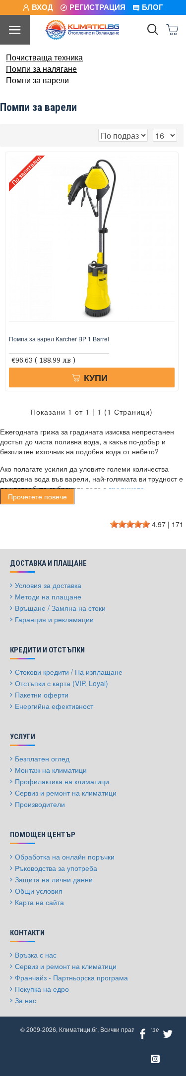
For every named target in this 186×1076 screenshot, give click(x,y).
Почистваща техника (44, 57)
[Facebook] (143, 1034)
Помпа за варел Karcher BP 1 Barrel (59, 339)
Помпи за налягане (41, 68)
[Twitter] (168, 1034)
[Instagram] (155, 1059)
